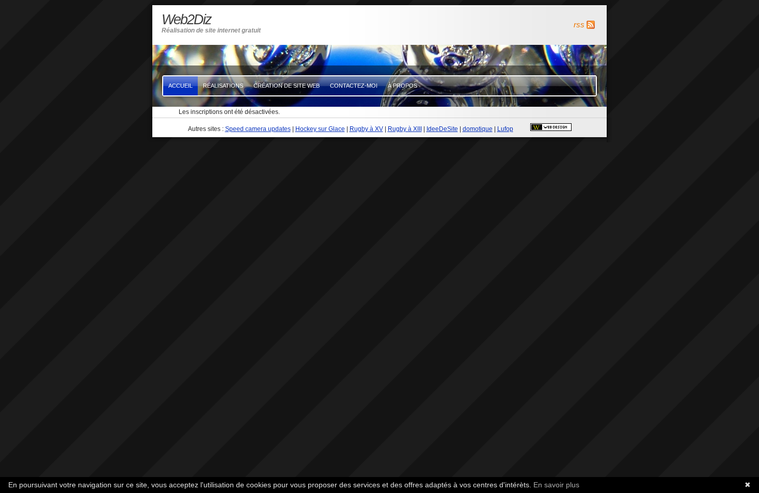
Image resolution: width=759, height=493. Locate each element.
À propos (402, 86)
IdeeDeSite (442, 129)
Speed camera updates (258, 129)
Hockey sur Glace (320, 129)
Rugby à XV (366, 129)
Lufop (505, 129)
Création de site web (287, 86)
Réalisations (223, 86)
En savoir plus (556, 485)
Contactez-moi (353, 86)
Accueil (180, 86)
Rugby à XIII (405, 129)
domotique (478, 129)
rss (579, 25)
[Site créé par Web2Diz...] (551, 129)
